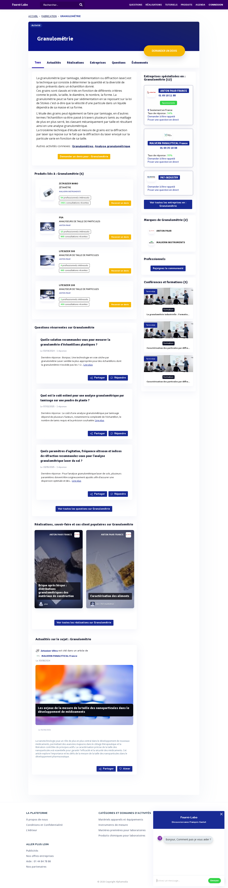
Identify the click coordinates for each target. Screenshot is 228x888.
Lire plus (88, 365)
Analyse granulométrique (112, 146)
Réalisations (154, 4)
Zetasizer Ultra (49, 650)
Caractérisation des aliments (109, 596)
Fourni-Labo (20, 5)
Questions (135, 4)
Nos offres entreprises (40, 856)
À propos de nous (37, 819)
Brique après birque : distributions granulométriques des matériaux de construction (56, 591)
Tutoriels (171, 4)
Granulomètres (82, 146)
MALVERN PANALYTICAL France (59, 655)
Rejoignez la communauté (168, 268)
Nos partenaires (36, 866)
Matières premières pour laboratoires (122, 830)
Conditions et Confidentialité (44, 825)
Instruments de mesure (113, 825)
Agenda (200, 4)
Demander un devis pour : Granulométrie (84, 156)
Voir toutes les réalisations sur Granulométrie (84, 622)
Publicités (32, 850)
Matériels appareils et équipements (121, 819)
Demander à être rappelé (161, 116)
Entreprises (98, 63)
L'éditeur (31, 830)
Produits (186, 4)
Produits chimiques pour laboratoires (122, 835)
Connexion (216, 4)
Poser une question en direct (163, 119)
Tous (38, 62)
